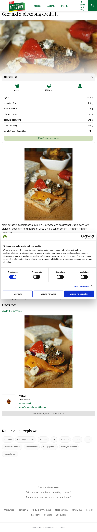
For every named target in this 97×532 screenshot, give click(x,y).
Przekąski (8, 440)
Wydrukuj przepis (12, 311)
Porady (89, 510)
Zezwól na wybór (48, 294)
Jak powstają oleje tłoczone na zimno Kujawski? (48, 497)
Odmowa (18, 294)
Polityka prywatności (41, 510)
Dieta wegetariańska (25, 440)
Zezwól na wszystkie (79, 294)
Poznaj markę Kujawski (48, 487)
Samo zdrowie (32, 447)
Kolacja (77, 440)
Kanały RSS (77, 510)
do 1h (88, 440)
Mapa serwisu (61, 510)
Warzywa (43, 440)
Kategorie (35, 515)
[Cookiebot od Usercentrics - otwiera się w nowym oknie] (83, 237)
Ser (54, 440)
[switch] (36, 277)
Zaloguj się (60, 515)
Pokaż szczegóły (81, 286)
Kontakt (48, 515)
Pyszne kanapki (10, 454)
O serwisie (9, 510)
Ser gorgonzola (49, 447)
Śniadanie (65, 440)
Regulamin (23, 510)
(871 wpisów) (25, 403)
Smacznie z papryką (12, 447)
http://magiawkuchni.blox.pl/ (32, 407)
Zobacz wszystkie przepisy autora (48, 413)
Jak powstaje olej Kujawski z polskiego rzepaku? (48, 492)
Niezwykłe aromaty (69, 447)
